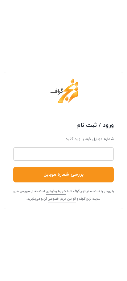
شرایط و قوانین (56, 191)
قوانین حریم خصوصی (62, 199)
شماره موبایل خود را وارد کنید (90, 139)
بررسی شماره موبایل (63, 174)
